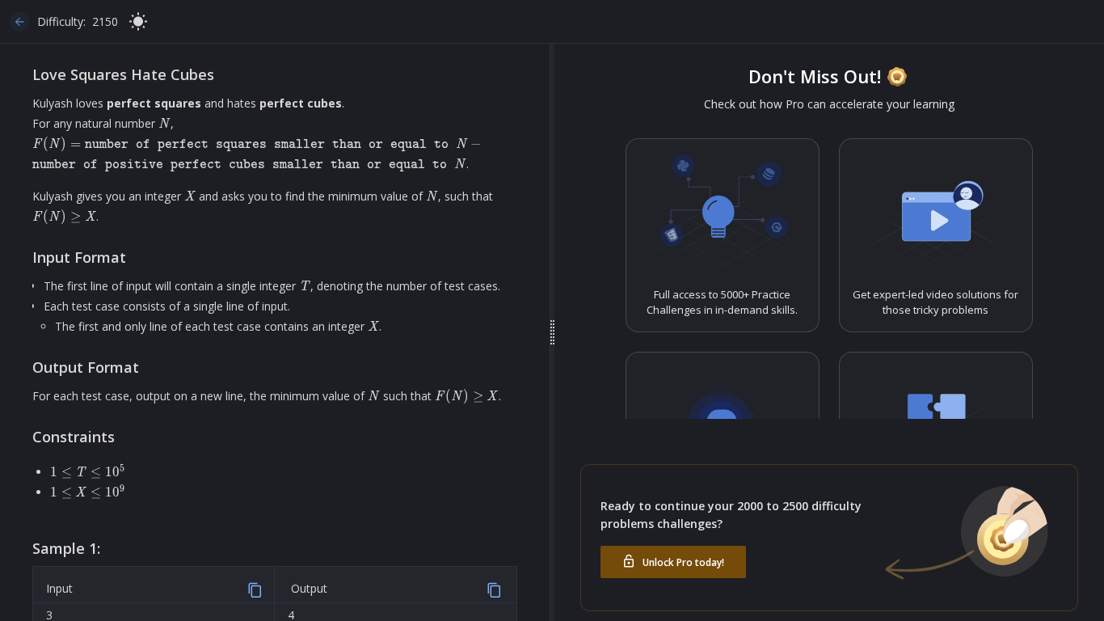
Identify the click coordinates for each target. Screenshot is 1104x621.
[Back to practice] (19, 22)
